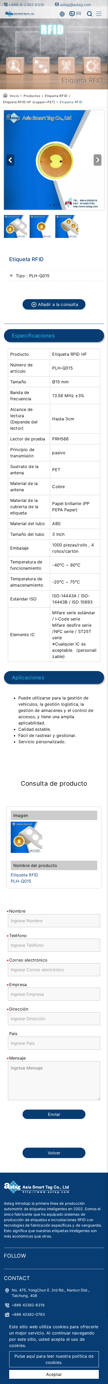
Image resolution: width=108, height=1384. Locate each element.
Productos (32, 96)
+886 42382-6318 (28, 1305)
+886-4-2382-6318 (27, 4)
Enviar (54, 1114)
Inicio (14, 96)
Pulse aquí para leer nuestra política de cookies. (53, 1359)
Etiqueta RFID (56, 96)
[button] (10, 160)
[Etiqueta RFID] (54, 837)
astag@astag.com (75, 4)
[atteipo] (37, 1192)
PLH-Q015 (21, 881)
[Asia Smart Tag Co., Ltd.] (19, 14)
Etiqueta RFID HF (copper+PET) (29, 102)
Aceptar (54, 1374)
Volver (54, 1152)
